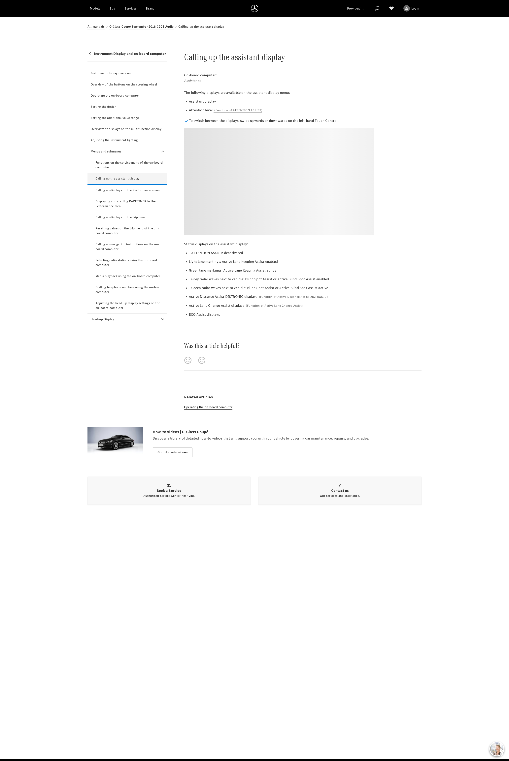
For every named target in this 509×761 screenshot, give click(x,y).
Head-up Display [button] (102, 319)
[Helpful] (188, 360)
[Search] (377, 8)
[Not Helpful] (202, 360)
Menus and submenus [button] (106, 151)
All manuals (96, 26)
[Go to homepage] (255, 8)
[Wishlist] (391, 8)
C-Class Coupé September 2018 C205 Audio (141, 26)
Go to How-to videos (172, 452)
